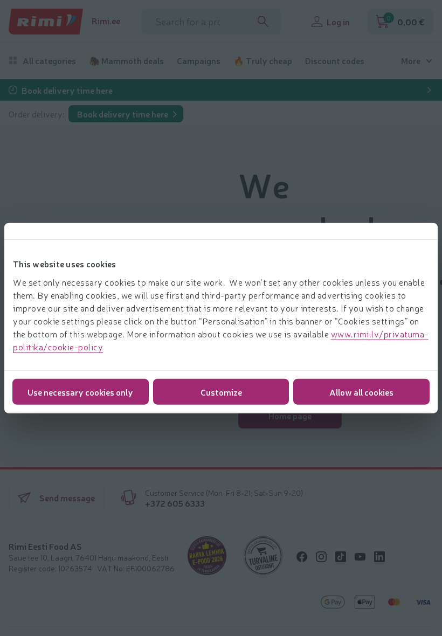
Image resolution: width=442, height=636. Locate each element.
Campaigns (198, 60)
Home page (290, 415)
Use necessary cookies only (80, 391)
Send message (67, 497)
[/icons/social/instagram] (321, 556)
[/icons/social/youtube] (360, 556)
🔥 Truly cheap (262, 60)
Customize (221, 391)
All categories (49, 60)
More (410, 60)
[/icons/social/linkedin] (379, 556)
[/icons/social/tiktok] (340, 556)
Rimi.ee (106, 20)
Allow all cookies (361, 391)
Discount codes (334, 60)
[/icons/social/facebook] (301, 556)
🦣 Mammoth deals (126, 60)
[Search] (263, 21)
